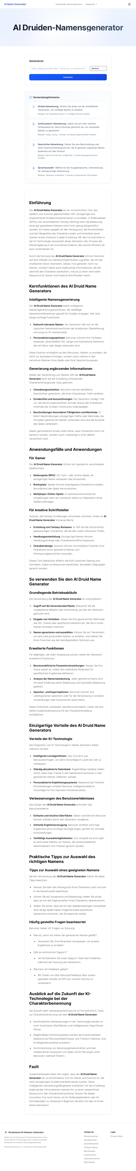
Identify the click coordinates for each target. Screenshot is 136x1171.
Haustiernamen (90, 1140)
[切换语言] (129, 4)
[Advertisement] (11, 94)
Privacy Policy (116, 1136)
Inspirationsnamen (92, 1158)
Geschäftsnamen (91, 1143)
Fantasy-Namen (91, 1147)
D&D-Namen (89, 1162)
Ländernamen (90, 1155)
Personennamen (91, 1136)
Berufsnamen (89, 1151)
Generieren (68, 77)
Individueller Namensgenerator (69, 4)
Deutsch (95, 68)
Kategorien (90, 4)
